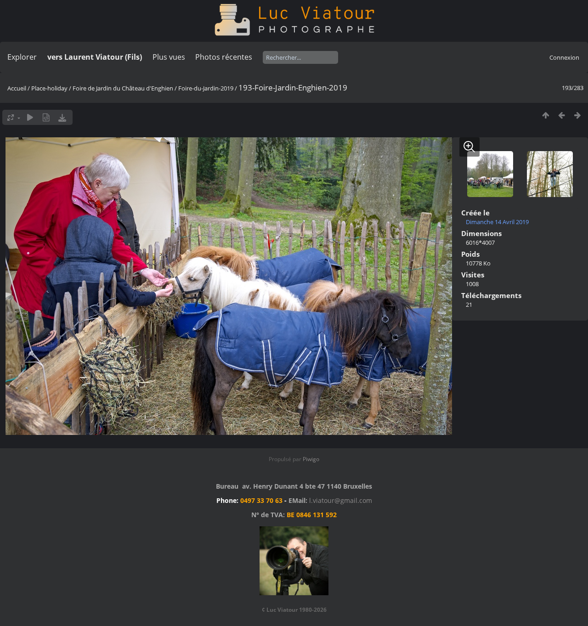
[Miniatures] (545, 115)
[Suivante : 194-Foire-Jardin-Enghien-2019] (578, 115)
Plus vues (169, 57)
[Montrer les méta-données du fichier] (46, 117)
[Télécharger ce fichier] (62, 117)
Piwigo (311, 459)
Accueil (16, 88)
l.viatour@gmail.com (340, 500)
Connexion (564, 57)
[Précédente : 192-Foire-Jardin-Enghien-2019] (562, 115)
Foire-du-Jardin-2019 (205, 88)
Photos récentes (223, 57)
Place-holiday (49, 88)
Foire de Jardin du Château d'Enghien (123, 88)
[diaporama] (30, 117)
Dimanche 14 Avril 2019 (497, 222)
